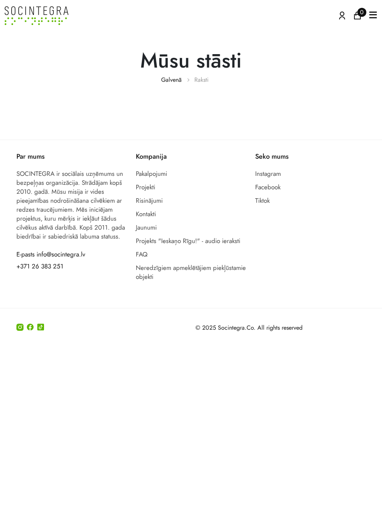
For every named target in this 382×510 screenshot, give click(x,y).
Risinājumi (149, 200)
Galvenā (171, 79)
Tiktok (262, 200)
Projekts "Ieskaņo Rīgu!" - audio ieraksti (188, 240)
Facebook (268, 187)
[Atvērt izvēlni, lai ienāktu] (342, 15)
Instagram (268, 173)
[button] (373, 16)
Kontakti (146, 213)
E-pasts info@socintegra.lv (50, 254)
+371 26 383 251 (39, 266)
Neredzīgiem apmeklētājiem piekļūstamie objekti (191, 272)
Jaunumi (146, 227)
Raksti (201, 79)
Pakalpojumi (151, 173)
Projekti (145, 187)
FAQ (141, 254)
